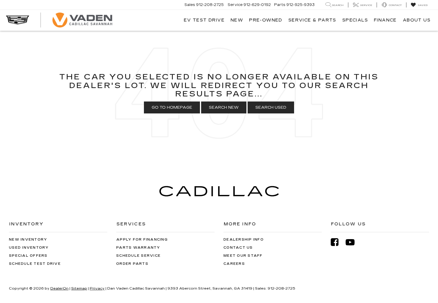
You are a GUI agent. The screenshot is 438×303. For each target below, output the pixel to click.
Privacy (97, 288)
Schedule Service (138, 256)
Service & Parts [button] (312, 20)
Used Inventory (29, 248)
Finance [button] (385, 20)
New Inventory (28, 240)
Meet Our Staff (243, 256)
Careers (234, 264)
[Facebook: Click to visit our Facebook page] (337, 242)
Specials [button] (355, 20)
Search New (224, 107)
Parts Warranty (138, 248)
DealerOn (59, 288)
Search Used (270, 107)
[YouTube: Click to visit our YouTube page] (353, 242)
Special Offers (28, 256)
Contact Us (238, 248)
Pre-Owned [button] (265, 20)
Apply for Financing (142, 240)
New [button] (237, 20)
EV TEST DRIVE (204, 20)
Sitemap (79, 288)
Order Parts (132, 264)
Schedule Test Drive (35, 264)
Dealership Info (243, 240)
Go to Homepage (172, 107)
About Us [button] (417, 20)
